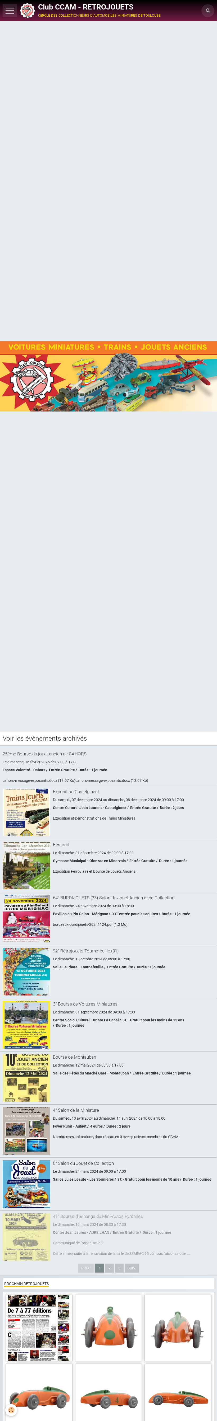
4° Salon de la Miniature (76, 1110)
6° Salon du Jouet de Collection (83, 1163)
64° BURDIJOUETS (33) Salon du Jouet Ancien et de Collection (113, 897)
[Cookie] (11, 1410)
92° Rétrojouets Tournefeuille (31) (86, 950)
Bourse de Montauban (74, 1057)
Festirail (61, 844)
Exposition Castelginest (76, 791)
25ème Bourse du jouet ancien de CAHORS (45, 753)
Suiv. (132, 1268)
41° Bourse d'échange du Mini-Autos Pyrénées (98, 1216)
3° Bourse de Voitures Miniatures (85, 1004)
